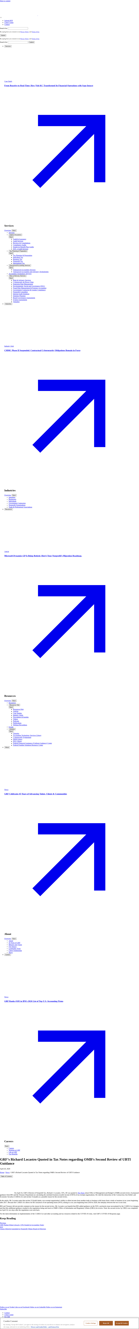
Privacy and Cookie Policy (39, 1327)
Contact (7, 24)
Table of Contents (6, 1176)
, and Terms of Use (53, 1327)
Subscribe (3, 1309)
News (8, 1172)
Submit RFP (8, 21)
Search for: (3, 28)
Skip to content (5, 1)
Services (8, 46)
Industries (8, 304)
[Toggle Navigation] (1, 17)
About (7, 747)
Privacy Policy (24, 32)
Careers (7, 955)
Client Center (8, 22)
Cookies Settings (91, 1323)
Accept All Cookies (121, 1323)
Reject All (106, 1323)
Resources (8, 509)
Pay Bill (7, 1317)
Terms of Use (35, 32)
